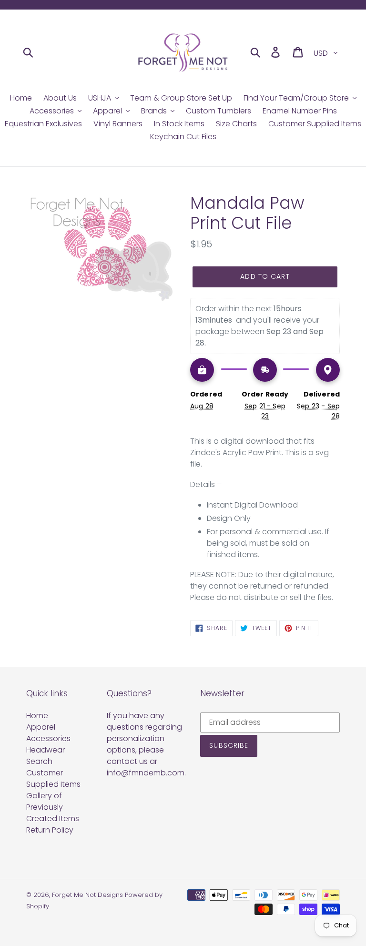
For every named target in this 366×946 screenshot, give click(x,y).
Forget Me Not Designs (87, 894)
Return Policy (49, 829)
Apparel (40, 727)
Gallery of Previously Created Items (52, 807)
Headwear (45, 749)
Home (37, 715)
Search (39, 761)
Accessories (48, 738)
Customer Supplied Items (53, 778)
